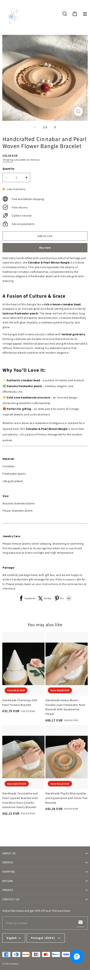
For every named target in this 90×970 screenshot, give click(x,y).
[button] (85, 14)
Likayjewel (14, 963)
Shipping (8, 159)
